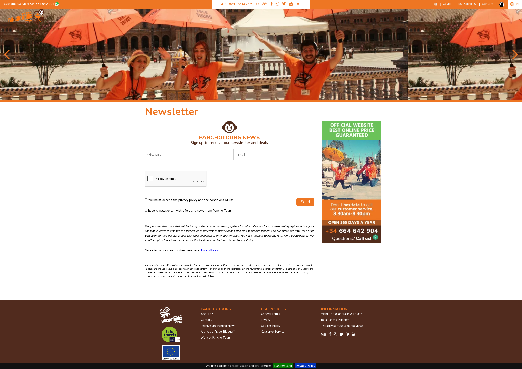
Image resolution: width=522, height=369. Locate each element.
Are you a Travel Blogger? (218, 331)
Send (305, 202)
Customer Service (272, 331)
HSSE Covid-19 (466, 4)
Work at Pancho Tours (216, 337)
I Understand (283, 365)
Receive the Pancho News (218, 325)
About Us (207, 314)
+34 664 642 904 (42, 4)
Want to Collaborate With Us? (341, 314)
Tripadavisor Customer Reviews (342, 325)
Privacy (265, 320)
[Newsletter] (27, 24)
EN (516, 4)
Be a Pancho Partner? (335, 320)
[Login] (502, 5)
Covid (447, 4)
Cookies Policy (270, 325)
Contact (487, 4)
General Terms (270, 314)
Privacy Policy (305, 365)
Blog (434, 4)
